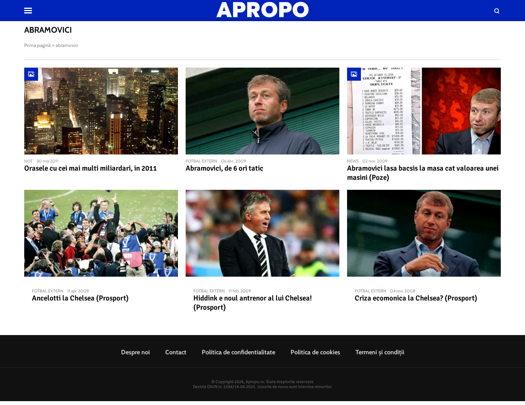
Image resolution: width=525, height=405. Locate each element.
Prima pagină (37, 45)
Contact (175, 352)
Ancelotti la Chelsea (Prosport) (80, 298)
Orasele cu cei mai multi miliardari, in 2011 (90, 168)
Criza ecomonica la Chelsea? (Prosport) (416, 298)
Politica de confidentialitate (238, 352)
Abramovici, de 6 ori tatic (224, 168)
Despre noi (135, 352)
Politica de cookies (315, 352)
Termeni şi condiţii (380, 352)
